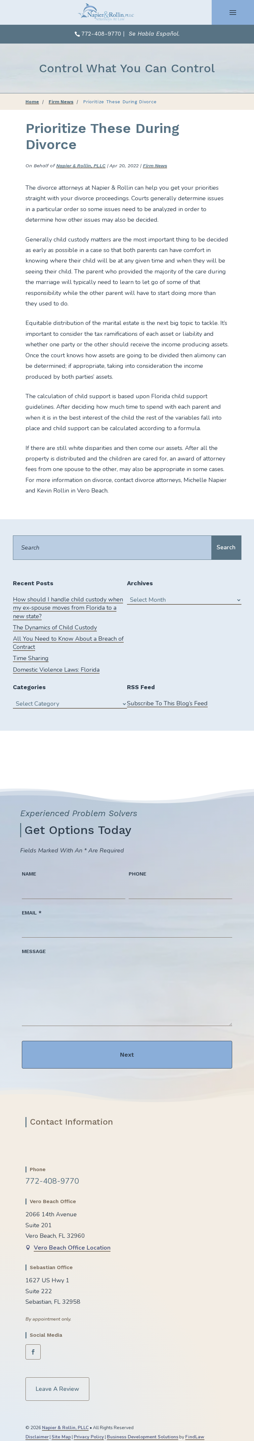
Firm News (155, 165)
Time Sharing (31, 658)
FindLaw (194, 1437)
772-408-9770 (101, 33)
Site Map (61, 1437)
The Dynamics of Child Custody (55, 627)
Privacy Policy (89, 1437)
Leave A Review (57, 1389)
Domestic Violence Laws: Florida (56, 670)
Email (32, 913)
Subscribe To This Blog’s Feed (167, 703)
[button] (233, 12)
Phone (137, 874)
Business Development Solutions (142, 1437)
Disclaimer (37, 1437)
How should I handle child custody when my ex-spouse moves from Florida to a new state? (68, 607)
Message (34, 951)
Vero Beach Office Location (72, 1248)
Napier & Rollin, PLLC (81, 165)
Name (29, 874)
